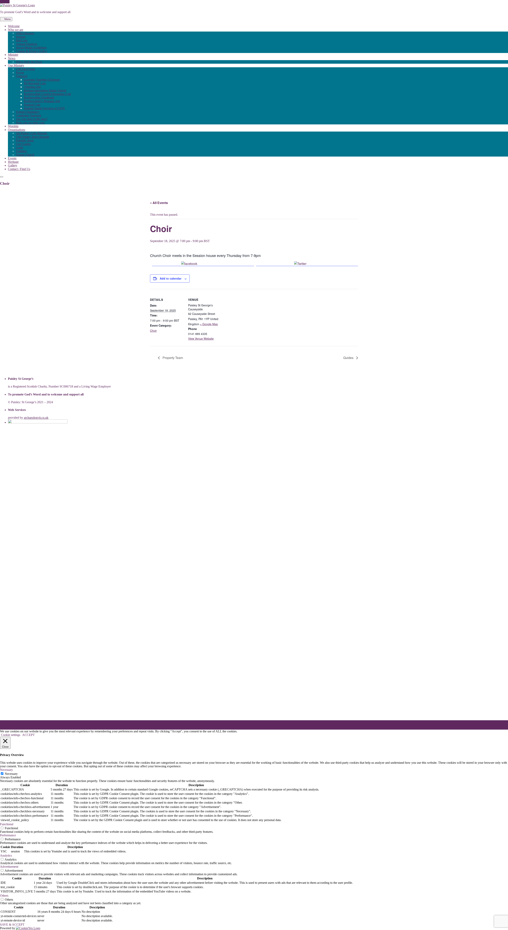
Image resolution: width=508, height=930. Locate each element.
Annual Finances (26, 44)
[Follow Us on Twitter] (3, 1)
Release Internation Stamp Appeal (45, 90)
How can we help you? (30, 122)
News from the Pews (29, 61)
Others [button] (4, 895)
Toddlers (21, 151)
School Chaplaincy (28, 111)
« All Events (159, 202)
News (11, 58)
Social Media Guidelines (31, 47)
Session (20, 36)
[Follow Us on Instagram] (8, 1)
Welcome (14, 26)
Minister (13, 54)
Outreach (21, 76)
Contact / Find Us (19, 169)
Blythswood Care (35, 83)
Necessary (11, 773)
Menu (7, 19)
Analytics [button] (6, 855)
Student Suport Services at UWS (44, 108)
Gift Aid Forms (25, 69)
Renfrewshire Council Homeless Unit (47, 94)
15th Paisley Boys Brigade (32, 136)
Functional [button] (6, 824)
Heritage (13, 161)
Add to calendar (170, 278)
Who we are (15, 29)
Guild (19, 147)
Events (12, 158)
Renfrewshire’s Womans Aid (42, 101)
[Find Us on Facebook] (1, 1)
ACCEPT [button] (28, 735)
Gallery (12, 165)
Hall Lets (21, 40)
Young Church (25, 154)
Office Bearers (25, 33)
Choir (153, 331)
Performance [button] (8, 835)
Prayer (20, 72)
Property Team (172, 357)
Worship (13, 126)
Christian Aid (32, 86)
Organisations (16, 129)
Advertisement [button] (9, 866)
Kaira (27, 722)
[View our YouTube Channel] (6, 1)
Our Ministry (16, 65)
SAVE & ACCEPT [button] (12, 924)
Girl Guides (23, 144)
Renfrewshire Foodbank (39, 97)
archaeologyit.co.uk (36, 417)
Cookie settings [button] (10, 735)
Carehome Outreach (28, 115)
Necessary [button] (6, 769)
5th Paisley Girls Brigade (31, 133)
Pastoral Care (32, 104)
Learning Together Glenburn (42, 79)
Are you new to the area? (31, 119)
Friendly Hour (25, 140)
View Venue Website (201, 338)
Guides (348, 357)
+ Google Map (209, 324)
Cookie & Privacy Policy (31, 51)
